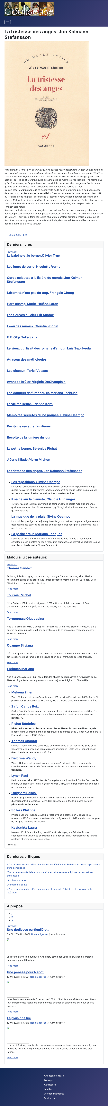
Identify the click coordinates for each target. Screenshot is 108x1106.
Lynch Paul (19, 775)
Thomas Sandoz (19, 568)
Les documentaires (54, 1093)
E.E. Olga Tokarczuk (22, 337)
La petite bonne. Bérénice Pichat (32, 448)
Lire (25, 234)
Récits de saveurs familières (29, 426)
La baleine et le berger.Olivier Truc (33, 255)
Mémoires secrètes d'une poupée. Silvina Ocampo (45, 415)
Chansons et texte (54, 1075)
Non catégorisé (39, 934)
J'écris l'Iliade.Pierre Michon (28, 459)
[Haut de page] (103, 1101)
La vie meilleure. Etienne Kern (30, 404)
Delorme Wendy (23, 758)
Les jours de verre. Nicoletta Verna (33, 266)
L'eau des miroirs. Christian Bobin (32, 326)
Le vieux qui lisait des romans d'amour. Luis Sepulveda (49, 348)
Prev (9, 251)
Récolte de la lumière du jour (29, 437)
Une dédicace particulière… (28, 929)
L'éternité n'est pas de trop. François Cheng (40, 293)
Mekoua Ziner (22, 692)
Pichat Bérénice (23, 723)
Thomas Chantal (24, 741)
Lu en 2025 (15, 234)
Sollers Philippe (23, 810)
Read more (12, 588)
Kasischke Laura (24, 827)
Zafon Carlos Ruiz (25, 706)
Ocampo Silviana (20, 645)
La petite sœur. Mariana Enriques (36, 534)
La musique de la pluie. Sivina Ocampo (40, 516)
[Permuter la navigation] (7, 22)
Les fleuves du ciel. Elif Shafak (30, 315)
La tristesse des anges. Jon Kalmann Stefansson (44, 471)
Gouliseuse (50, 1084)
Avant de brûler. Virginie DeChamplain (36, 382)
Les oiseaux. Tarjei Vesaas (27, 371)
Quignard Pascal (24, 793)
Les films (48, 1089)
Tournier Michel (19, 595)
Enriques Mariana (20, 669)
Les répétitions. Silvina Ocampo (35, 482)
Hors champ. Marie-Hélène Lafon (32, 304)
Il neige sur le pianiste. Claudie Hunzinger (43, 499)
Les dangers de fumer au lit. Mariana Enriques (42, 393)
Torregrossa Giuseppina (25, 618)
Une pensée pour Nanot (25, 972)
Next (14, 251)
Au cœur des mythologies (27, 359)
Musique (48, 1080)
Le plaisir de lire (19, 1018)
